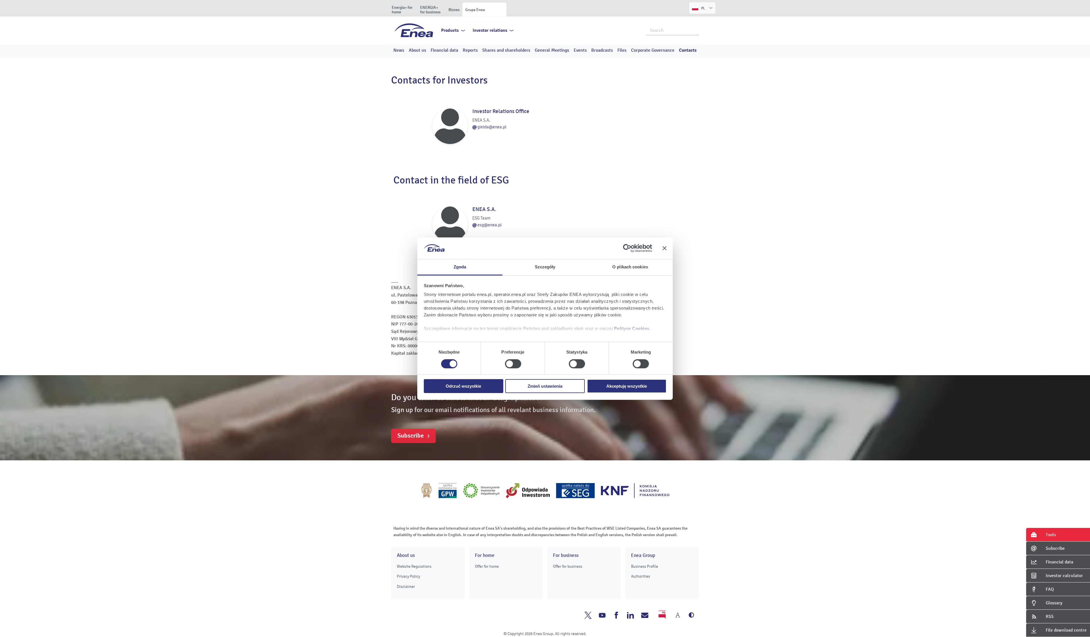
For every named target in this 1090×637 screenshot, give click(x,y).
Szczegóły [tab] (545, 266)
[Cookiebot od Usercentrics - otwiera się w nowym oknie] (627, 248)
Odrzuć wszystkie (463, 386)
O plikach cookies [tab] (630, 266)
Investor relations (490, 30)
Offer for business (567, 566)
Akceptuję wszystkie (626, 386)
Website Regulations (414, 566)
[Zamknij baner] (664, 248)
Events (580, 50)
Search (695, 30)
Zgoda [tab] (460, 266)
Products (450, 30)
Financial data (444, 50)
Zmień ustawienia (545, 386)
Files (621, 50)
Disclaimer (406, 586)
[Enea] (414, 30)
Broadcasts (602, 50)
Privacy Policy (408, 576)
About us (417, 50)
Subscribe (410, 436)
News (398, 50)
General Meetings (552, 50)
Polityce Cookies (631, 328)
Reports (470, 50)
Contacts (688, 50)
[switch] (513, 363)
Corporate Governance (652, 50)
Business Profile (644, 566)
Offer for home (487, 566)
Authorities (640, 576)
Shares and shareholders (506, 50)
